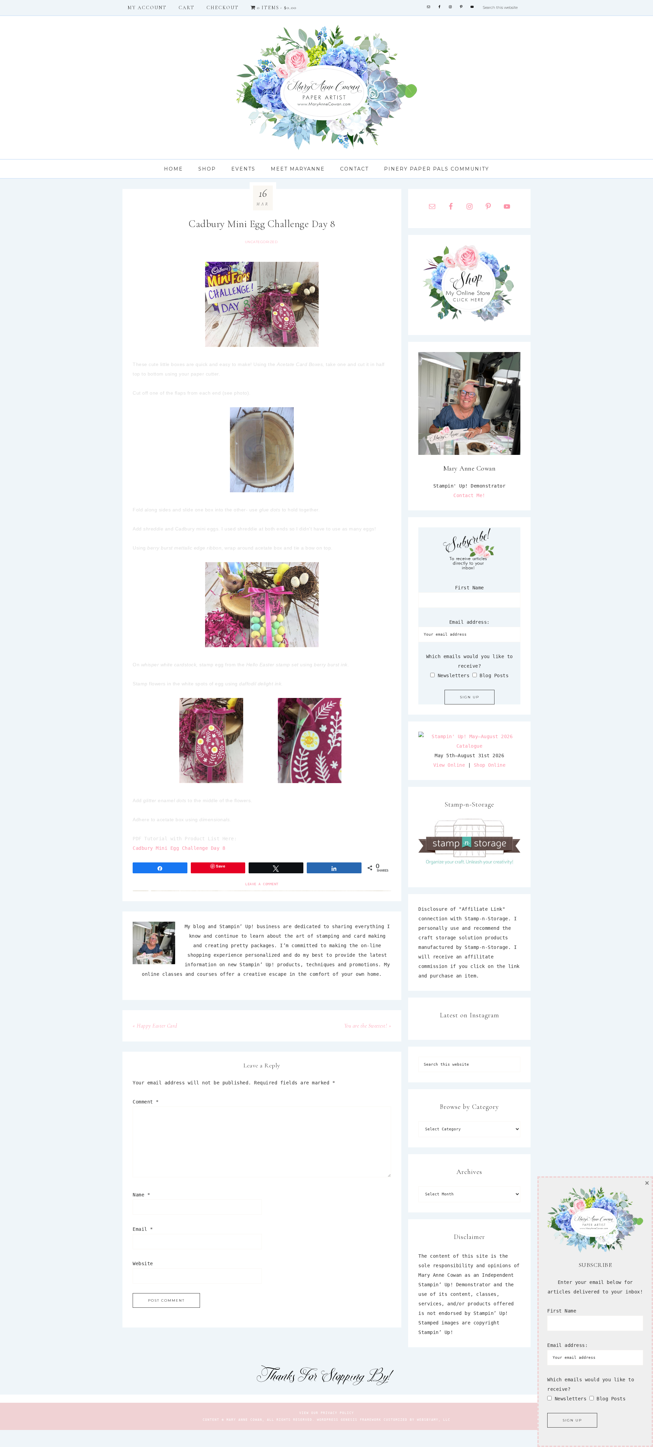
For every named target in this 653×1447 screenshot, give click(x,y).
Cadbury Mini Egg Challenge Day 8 (179, 848)
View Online (449, 765)
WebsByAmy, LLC (433, 1419)
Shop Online (490, 765)
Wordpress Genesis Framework (349, 1419)
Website (143, 1263)
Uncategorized (261, 242)
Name (141, 1194)
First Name (469, 587)
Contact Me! (469, 495)
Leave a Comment (262, 884)
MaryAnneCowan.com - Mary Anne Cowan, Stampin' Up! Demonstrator (326, 87)
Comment (146, 1101)
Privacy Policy (337, 1413)
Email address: (469, 622)
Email (143, 1229)
